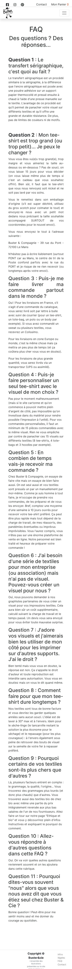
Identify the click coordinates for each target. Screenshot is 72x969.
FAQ (60, 961)
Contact (41, 4)
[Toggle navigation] (64, 12)
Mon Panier (60, 4)
